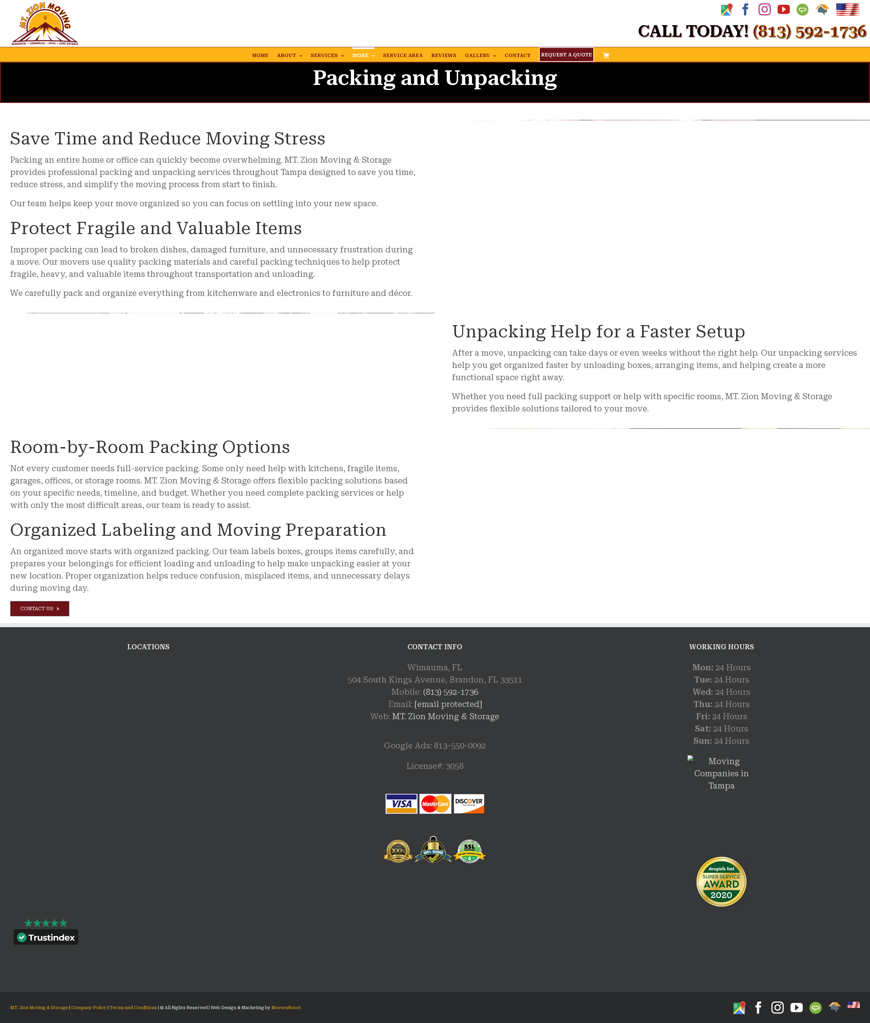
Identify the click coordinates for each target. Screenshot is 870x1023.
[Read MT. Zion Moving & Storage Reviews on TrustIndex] (46, 938)
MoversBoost (286, 1007)
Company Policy (88, 1007)
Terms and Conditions (133, 1007)
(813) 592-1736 (450, 692)
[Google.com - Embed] (148, 712)
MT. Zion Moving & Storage (445, 716)
